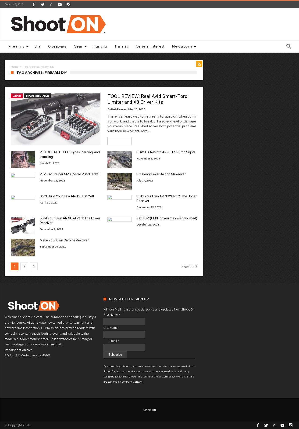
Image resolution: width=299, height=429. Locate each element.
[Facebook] (34, 4)
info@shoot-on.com (18, 350)
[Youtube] (60, 4)
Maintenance (37, 95)
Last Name (111, 328)
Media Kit (149, 410)
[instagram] (68, 4)
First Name (111, 315)
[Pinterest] (51, 4)
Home (14, 66)
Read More (118, 141)
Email (111, 341)
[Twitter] (42, 4)
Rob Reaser (118, 109)
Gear (17, 95)
